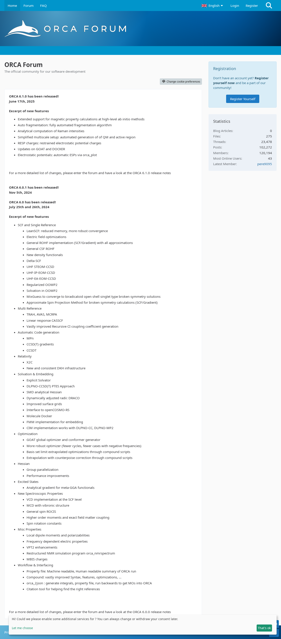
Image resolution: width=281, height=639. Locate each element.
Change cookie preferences (183, 81)
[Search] (269, 5)
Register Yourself (242, 99)
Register (252, 5)
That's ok (264, 628)
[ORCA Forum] (140, 29)
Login (235, 5)
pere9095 (264, 164)
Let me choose (22, 628)
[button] (212, 5)
